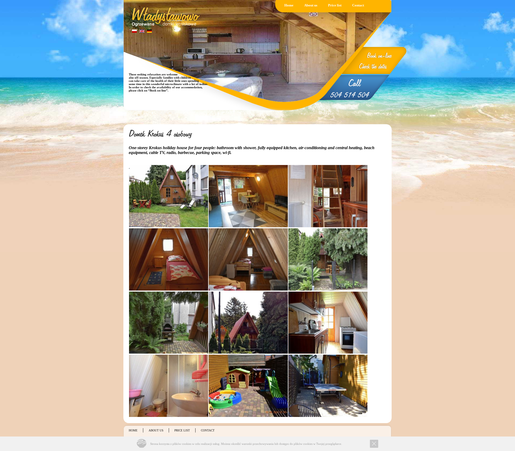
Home (288, 5)
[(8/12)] (248, 323)
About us (310, 5)
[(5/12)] (248, 259)
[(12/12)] (327, 386)
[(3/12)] (327, 196)
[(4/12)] (168, 259)
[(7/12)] (168, 323)
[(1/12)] (168, 196)
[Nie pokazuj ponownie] (374, 444)
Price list (334, 5)
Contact (358, 5)
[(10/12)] (168, 386)
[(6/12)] (327, 259)
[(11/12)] (248, 386)
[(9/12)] (327, 323)
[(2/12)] (248, 196)
